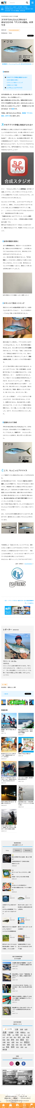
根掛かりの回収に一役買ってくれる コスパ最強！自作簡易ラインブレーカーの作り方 (22, 998)
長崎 (29, 1045)
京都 (21, 1029)
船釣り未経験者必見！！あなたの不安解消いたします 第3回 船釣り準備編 (25, 731)
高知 (22, 1047)
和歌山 (22, 1032)
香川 (17, 1047)
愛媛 (8, 1040)
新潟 (17, 1040)
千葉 (17, 1032)
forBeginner (4, 33)
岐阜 (11, 1037)
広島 (27, 1037)
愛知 (12, 1040)
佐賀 (26, 1029)
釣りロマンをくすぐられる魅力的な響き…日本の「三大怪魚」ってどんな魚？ (9, 946)
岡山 (15, 1037)
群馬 (21, 1045)
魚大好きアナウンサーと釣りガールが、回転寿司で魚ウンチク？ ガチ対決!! (8, 755)
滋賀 (13, 1042)
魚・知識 (4, 684)
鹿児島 (5, 1049)
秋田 (17, 1044)
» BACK (6, 694)
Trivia (10, 33)
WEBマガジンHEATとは (11, 1096)
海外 (8, 1042)
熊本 (17, 1042)
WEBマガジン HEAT (11, 7)
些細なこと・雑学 (12, 687)
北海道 (11, 1032)
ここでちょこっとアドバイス (14, 88)
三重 (16, 1029)
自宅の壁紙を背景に (12, 80)
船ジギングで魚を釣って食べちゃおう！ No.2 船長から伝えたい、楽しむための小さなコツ (8, 779)
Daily (7, 850)
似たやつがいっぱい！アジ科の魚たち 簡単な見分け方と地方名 (25, 907)
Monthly (27, 850)
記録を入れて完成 (12, 85)
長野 (4, 1047)
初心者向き (3, 687)
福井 (4, 1045)
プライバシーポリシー (26, 1098)
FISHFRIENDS (28, 563)
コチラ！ (31, 603)
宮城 (16, 1035)
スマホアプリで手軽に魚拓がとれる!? (16, 77)
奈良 (13, 1035)
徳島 (4, 1040)
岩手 (19, 1037)
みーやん (13, 661)
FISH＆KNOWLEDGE (14, 30)
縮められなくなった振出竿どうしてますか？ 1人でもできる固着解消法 (9, 929)
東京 (22, 1040)
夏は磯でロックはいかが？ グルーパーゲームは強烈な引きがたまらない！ (22, 1009)
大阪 (9, 1035)
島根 (24, 1037)
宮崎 (21, 1035)
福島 (13, 1045)
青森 (7, 1047)
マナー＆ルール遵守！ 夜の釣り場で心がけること (25, 778)
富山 (25, 1035)
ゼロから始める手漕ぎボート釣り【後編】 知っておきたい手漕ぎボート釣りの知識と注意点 (8, 827)
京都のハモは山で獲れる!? (24, 753)
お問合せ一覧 (7, 1098)
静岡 (12, 1047)
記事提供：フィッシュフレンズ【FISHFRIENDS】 (17, 64)
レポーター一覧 (23, 1096)
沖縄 (4, 1042)
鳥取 (26, 1047)
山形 (4, 1037)
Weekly (17, 850)
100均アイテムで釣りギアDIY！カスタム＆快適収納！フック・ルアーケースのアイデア (9, 909)
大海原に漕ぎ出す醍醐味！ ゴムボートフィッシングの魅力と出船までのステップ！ (22, 964)
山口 (29, 1035)
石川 (21, 1042)
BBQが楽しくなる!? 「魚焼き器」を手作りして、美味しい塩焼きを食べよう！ (22, 975)
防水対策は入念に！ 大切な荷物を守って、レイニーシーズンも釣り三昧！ (26, 803)
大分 (4, 1035)
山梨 (7, 1037)
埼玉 (28, 1032)
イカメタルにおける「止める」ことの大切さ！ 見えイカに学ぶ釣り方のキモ (22, 987)
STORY (20, 7)
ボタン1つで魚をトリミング (15, 82)
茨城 (25, 1045)
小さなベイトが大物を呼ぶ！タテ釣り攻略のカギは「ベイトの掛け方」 (22, 887)
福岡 (8, 1045)
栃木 (27, 1039)
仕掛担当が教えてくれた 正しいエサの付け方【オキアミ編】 (25, 946)
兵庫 (4, 1032)
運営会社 (16, 1098)
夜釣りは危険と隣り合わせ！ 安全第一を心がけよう (8, 802)
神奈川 (27, 1042)
